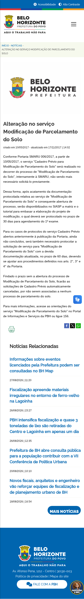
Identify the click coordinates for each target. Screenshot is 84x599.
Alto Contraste (71, 4)
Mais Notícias (64, 511)
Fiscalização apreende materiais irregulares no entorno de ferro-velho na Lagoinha (44, 395)
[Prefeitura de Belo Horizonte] (24, 21)
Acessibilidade (47, 4)
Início (5, 45)
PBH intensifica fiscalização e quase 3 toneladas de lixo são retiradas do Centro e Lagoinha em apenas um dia (44, 426)
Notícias (16, 45)
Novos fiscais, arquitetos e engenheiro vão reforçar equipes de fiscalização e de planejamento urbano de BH (45, 486)
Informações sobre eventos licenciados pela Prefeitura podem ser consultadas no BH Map (45, 365)
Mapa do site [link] (59, 576)
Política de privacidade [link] (32, 576)
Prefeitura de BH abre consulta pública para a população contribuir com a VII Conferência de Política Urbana (45, 456)
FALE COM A (45, 584)
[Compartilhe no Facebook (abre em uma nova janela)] (66, 325)
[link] (42, 584)
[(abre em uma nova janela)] (72, 325)
